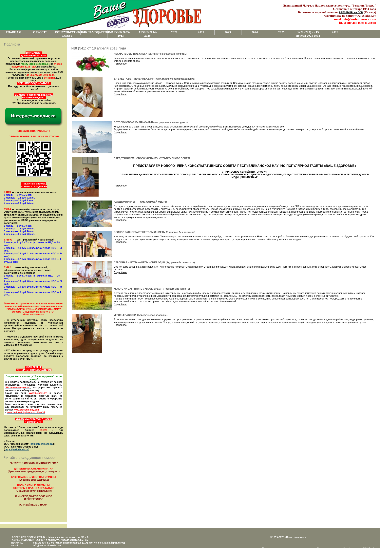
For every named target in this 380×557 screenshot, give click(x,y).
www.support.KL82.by (361, 548)
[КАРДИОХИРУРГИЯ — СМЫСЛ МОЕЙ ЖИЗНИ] (92, 226)
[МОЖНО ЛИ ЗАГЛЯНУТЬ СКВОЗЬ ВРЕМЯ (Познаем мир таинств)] (92, 309)
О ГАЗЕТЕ (40, 32)
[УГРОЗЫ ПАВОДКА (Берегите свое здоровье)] (87, 352)
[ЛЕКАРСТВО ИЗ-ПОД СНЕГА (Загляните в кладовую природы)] (92, 72)
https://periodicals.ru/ (16, 449)
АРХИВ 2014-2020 (147, 34)
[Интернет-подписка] (33, 126)
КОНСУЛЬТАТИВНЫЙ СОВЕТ (67, 34)
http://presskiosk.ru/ (41, 444)
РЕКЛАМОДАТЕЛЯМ (94, 32)
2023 (228, 32)
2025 (281, 32)
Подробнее (120, 63)
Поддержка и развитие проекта (279, 548)
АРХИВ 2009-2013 (120, 34)
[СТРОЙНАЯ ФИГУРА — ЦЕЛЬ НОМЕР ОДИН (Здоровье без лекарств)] (92, 282)
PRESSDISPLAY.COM (351, 12)
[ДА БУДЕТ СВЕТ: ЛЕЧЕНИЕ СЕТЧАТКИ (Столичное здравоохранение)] (87, 116)
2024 (255, 32)
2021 (174, 32)
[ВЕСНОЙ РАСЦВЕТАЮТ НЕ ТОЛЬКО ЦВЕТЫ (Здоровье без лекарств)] (92, 256)
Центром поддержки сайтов (333, 548)
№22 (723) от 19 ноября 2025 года (308, 34)
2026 (335, 32)
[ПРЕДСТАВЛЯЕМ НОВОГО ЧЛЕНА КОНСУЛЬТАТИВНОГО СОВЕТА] (85, 195)
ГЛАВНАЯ (13, 32)
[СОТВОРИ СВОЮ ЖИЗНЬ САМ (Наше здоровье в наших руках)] (92, 152)
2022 (201, 32)
